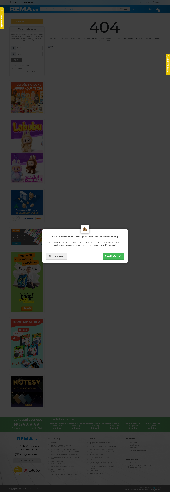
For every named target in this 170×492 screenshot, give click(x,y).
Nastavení (59, 256)
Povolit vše (110, 256)
